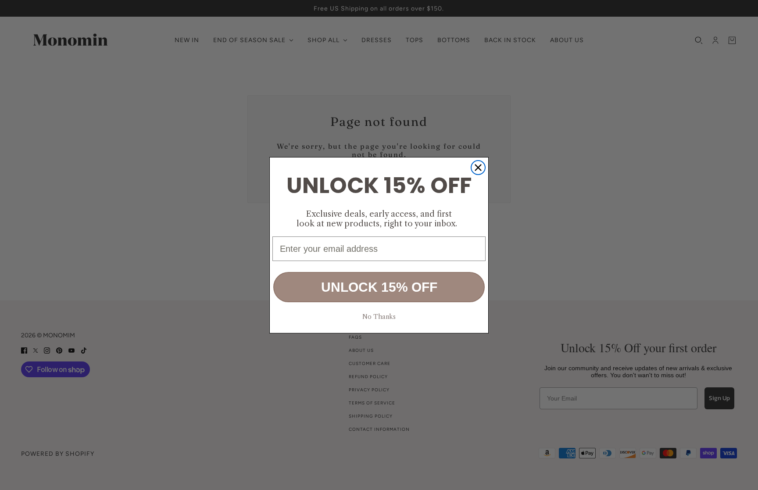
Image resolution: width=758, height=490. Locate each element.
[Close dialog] (478, 168)
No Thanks (379, 317)
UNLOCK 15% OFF (379, 287)
